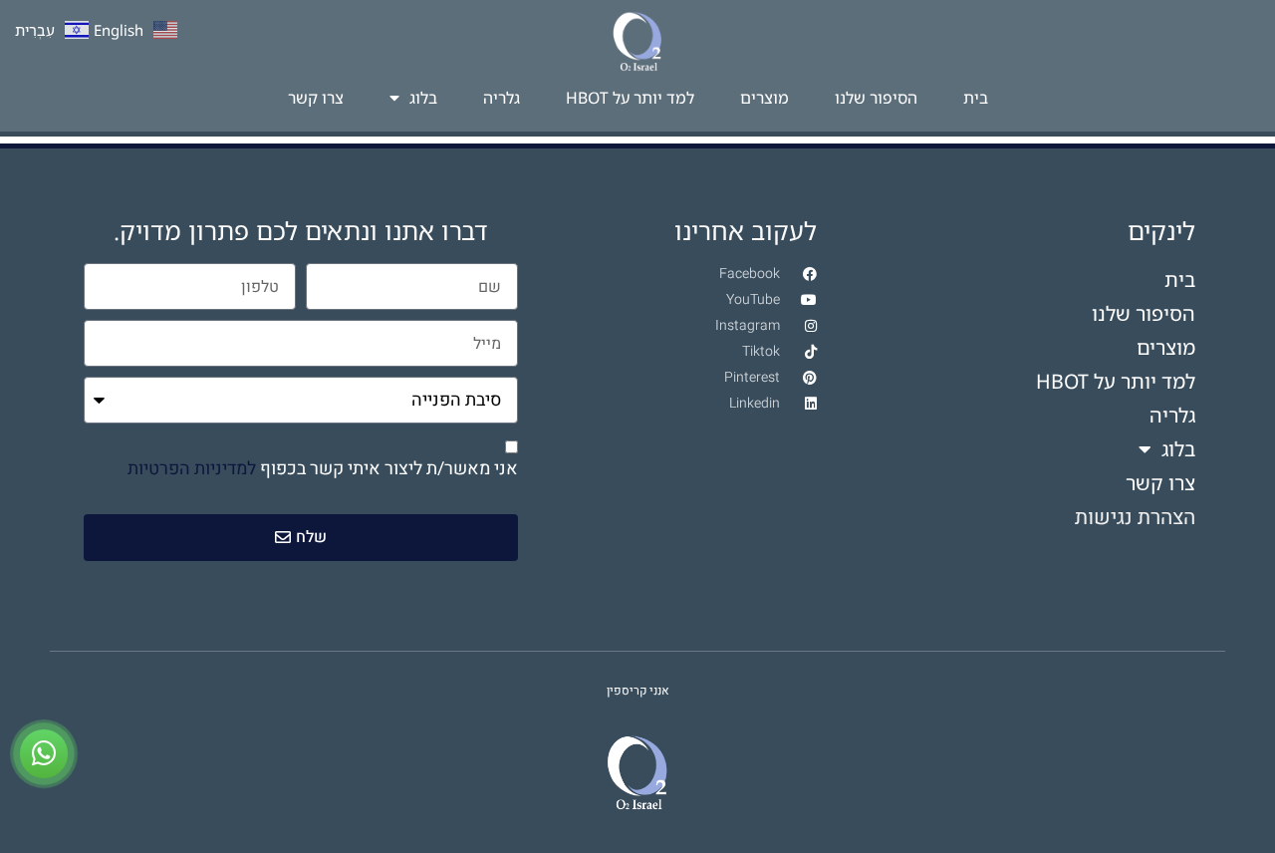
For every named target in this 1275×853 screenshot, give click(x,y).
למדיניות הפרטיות (192, 468)
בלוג (423, 98)
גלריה (501, 98)
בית (975, 98)
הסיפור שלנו (876, 98)
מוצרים (764, 98)
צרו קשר (316, 98)
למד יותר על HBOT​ (630, 98)
